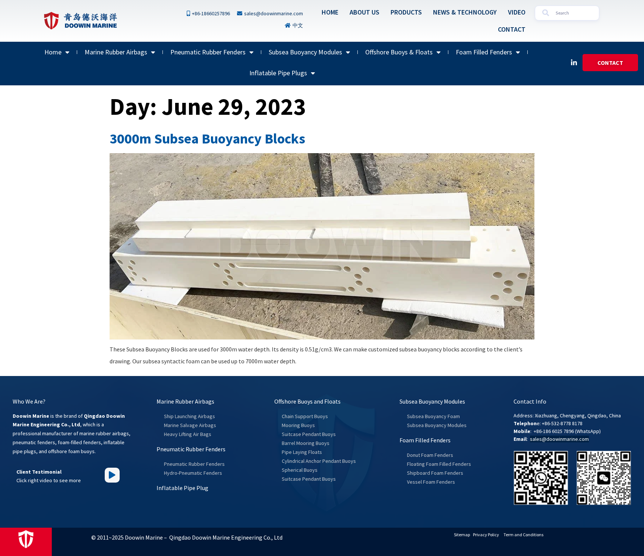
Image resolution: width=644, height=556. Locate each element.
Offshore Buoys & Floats (399, 52)
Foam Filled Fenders (484, 52)
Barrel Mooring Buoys (305, 443)
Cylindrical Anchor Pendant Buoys (319, 461)
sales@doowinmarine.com (559, 439)
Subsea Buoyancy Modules (305, 52)
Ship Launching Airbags (189, 416)
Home (330, 12)
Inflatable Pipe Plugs (278, 73)
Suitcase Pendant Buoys (309, 434)
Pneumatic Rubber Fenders (208, 52)
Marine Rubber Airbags (116, 52)
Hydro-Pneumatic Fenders (193, 473)
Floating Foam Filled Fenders (439, 464)
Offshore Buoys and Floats (307, 401)
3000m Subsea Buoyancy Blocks (207, 138)
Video (516, 12)
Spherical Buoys (300, 470)
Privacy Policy (486, 534)
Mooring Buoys (298, 425)
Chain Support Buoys (305, 416)
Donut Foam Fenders (430, 455)
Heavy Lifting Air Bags (187, 434)
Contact (511, 29)
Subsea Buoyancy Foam (433, 416)
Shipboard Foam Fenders (435, 473)
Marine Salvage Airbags (190, 425)
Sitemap (462, 534)
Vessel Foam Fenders (431, 481)
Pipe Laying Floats (302, 452)
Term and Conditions (523, 534)
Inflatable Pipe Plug (182, 488)
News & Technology (465, 12)
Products (406, 12)
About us (364, 12)
